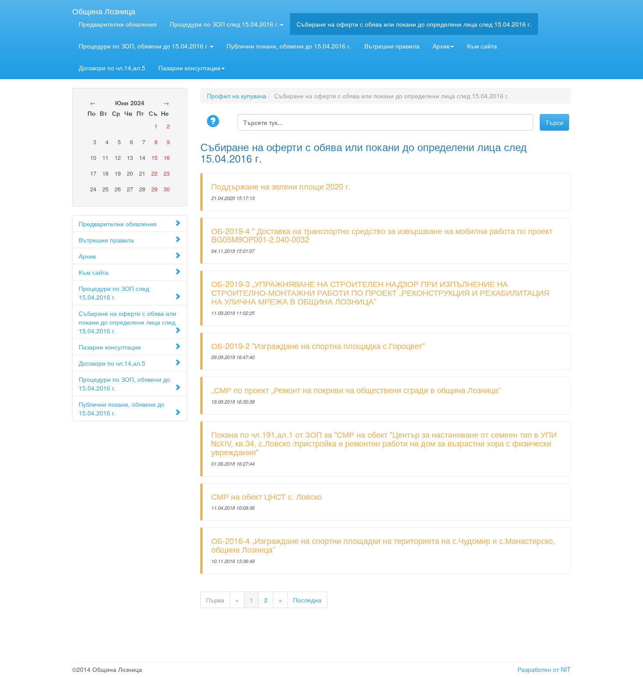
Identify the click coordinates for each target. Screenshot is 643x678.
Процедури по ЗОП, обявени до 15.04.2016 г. (144, 46)
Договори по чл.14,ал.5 (112, 67)
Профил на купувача (236, 95)
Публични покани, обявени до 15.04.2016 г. (289, 46)
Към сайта (482, 46)
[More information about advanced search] (214, 121)
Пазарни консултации (189, 67)
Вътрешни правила (391, 46)
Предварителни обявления (118, 24)
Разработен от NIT (544, 669)
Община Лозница (103, 9)
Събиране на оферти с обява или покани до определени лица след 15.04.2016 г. (414, 24)
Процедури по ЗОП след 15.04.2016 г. (224, 24)
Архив (441, 46)
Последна (307, 599)
